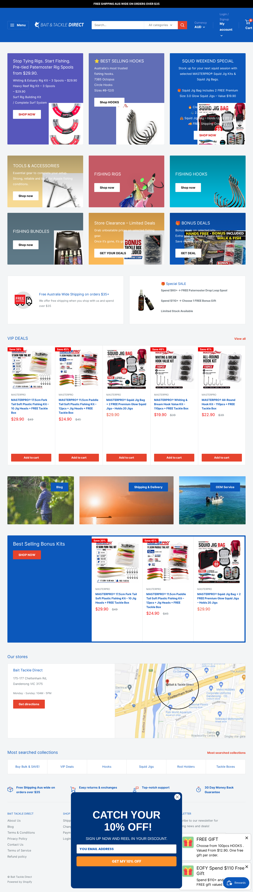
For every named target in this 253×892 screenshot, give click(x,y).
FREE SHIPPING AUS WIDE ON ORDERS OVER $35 (127, 4)
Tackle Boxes (225, 766)
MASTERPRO (18, 394)
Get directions (29, 704)
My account (226, 26)
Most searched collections (226, 753)
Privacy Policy (17, 838)
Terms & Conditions (21, 832)
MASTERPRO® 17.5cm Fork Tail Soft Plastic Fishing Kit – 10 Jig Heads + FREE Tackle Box (30, 406)
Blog (10, 826)
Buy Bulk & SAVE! (27, 766)
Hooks (106, 766)
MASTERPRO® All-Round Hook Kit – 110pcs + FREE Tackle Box (218, 404)
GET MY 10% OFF (126, 861)
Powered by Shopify (19, 881)
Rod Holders (186, 766)
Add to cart (31, 457)
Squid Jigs (146, 766)
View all (240, 339)
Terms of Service (19, 850)
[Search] (182, 25)
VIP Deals (67, 766)
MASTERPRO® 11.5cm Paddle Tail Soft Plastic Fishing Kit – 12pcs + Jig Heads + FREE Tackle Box (78, 406)
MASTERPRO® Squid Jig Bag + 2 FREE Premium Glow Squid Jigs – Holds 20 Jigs (126, 404)
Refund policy (17, 856)
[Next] (245, 405)
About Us (14, 820)
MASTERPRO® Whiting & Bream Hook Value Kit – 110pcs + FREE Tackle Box (171, 404)
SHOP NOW (27, 555)
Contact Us (15, 844)
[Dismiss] (247, 839)
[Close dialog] (177, 797)
